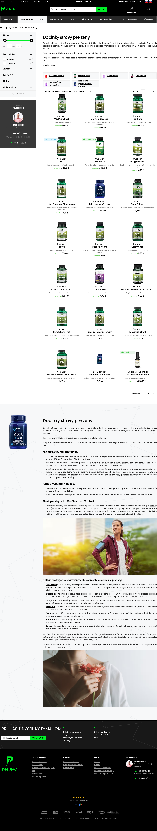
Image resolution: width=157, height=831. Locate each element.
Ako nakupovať (68, 768)
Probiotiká (50, 619)
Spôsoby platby (37, 765)
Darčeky (46, 1)
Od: (5, 46)
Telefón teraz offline (83, 1)
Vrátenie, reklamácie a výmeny (43, 768)
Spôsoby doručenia (39, 762)
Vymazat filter (18, 93)
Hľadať (102, 10)
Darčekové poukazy (39, 777)
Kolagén (49, 626)
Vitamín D (50, 606)
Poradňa (4, 1)
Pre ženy (33, 27)
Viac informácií (49, 65)
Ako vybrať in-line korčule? (73, 765)
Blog (13, 1)
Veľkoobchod (37, 774)
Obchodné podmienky (102, 768)
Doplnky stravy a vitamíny (15, 27)
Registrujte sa (123, 1)
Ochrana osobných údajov (104, 771)
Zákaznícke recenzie (78, 801)
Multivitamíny (52, 584)
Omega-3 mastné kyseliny (58, 600)
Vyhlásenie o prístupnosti (103, 774)
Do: (14, 46)
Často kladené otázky (71, 762)
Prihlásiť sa (38, 738)
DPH (33, 771)
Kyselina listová (53, 594)
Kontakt (37, 1)
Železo (48, 613)
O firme (97, 762)
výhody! (138, 1)
